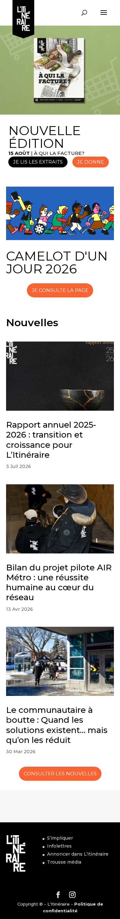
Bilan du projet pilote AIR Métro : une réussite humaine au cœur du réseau (59, 582)
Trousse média (64, 862)
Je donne (90, 162)
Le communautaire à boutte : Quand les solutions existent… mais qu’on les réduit (57, 725)
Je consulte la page (60, 290)
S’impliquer (60, 838)
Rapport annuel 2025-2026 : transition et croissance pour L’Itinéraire (51, 440)
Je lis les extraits (38, 162)
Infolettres (59, 846)
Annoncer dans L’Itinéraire (77, 854)
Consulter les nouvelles (60, 773)
